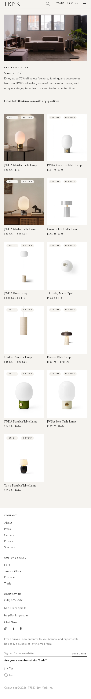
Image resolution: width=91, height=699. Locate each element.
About (8, 523)
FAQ (7, 565)
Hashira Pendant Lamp (18, 357)
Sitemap (9, 547)
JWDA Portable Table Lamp (20, 421)
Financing (10, 577)
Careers (9, 535)
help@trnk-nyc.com (16, 615)
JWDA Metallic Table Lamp (20, 165)
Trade (60, 3)
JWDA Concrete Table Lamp (64, 165)
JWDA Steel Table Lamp (61, 421)
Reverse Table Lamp (59, 357)
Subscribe (79, 654)
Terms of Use (12, 571)
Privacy (8, 541)
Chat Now (10, 622)
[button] (48, 3)
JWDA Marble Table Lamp (20, 229)
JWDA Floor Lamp (16, 293)
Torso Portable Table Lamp (20, 485)
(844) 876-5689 (13, 600)
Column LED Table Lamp (62, 229)
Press (7, 529)
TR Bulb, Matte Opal (60, 293)
